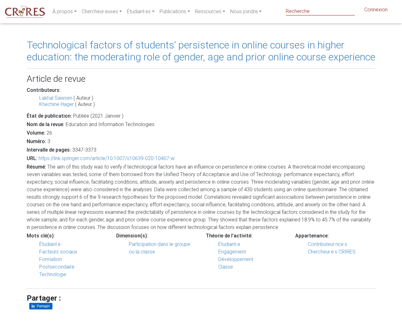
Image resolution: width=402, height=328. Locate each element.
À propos (62, 11)
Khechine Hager (56, 104)
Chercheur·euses (100, 11)
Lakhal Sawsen (55, 98)
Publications (173, 11)
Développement (235, 259)
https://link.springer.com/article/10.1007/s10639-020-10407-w (107, 158)
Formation (50, 259)
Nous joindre (244, 11)
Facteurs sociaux (58, 252)
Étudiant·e (50, 244)
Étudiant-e (229, 244)
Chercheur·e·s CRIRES (332, 252)
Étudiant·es (139, 11)
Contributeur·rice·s (327, 244)
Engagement (232, 252)
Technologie (52, 274)
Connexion (376, 10)
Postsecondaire (56, 267)
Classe (225, 267)
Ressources (208, 11)
